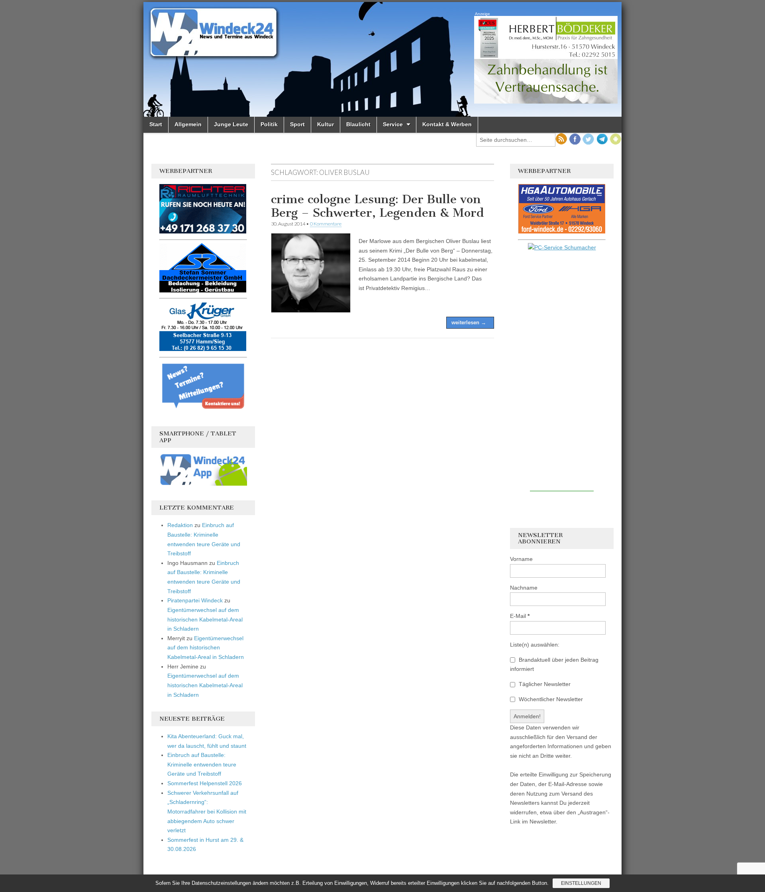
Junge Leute (231, 124)
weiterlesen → (468, 322)
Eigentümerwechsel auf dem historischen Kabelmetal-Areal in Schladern (205, 619)
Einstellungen (581, 883)
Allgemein (188, 124)
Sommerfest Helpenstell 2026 (204, 783)
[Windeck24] (382, 59)
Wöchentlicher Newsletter (550, 699)
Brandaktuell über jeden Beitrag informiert (554, 664)
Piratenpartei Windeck (195, 600)
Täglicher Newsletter (544, 684)
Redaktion (180, 525)
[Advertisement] (562, 371)
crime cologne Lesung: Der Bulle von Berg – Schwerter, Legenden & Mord (377, 206)
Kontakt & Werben (447, 124)
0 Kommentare (325, 224)
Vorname (521, 559)
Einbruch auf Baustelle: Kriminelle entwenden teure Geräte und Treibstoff (201, 764)
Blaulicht (358, 124)
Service (393, 124)
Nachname (523, 587)
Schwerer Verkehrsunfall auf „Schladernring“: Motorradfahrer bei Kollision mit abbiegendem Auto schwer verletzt (206, 812)
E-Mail (520, 616)
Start (155, 124)
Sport (297, 124)
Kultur (325, 124)
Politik (269, 124)
